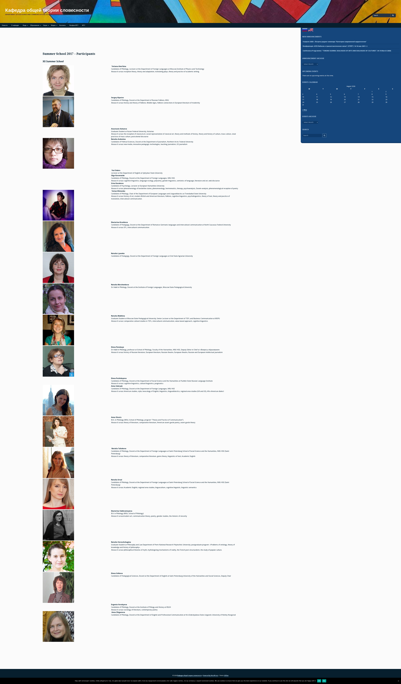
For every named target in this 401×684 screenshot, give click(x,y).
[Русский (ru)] (304, 30)
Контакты (62, 25)
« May (304, 110)
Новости (5, 25)
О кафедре (15, 25)
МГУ (83, 25)
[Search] (324, 135)
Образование (34, 25)
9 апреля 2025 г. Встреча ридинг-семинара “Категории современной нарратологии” (335, 42)
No (324, 681)
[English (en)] (310, 30)
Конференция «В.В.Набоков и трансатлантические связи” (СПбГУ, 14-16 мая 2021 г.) (335, 46)
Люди (24, 25)
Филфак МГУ (73, 25)
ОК (319, 681)
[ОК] (398, 681)
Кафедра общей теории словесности (47, 10)
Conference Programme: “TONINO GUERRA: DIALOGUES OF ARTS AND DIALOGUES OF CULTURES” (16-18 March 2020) (347, 51)
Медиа (53, 25)
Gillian (226, 675)
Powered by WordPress (210, 675)
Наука (45, 25)
